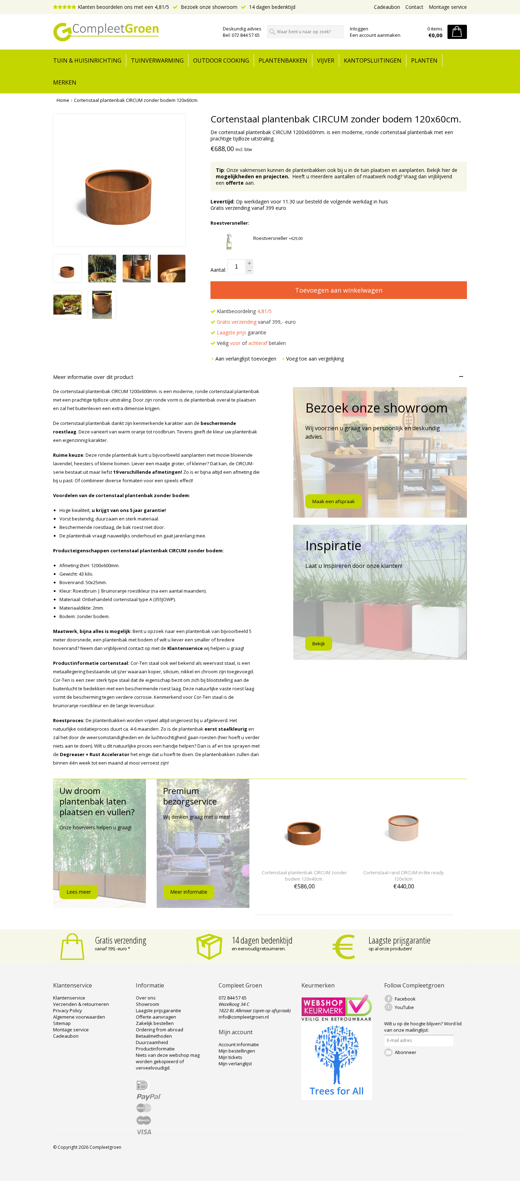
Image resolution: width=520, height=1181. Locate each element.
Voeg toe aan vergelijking (315, 358)
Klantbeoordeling (243, 311)
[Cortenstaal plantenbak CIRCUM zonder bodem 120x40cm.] (304, 859)
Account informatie (239, 1044)
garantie (241, 332)
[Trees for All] (336, 1098)
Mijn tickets (230, 1057)
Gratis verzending (120, 940)
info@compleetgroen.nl (244, 1017)
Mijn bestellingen (237, 1051)
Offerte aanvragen (156, 1017)
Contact (414, 7)
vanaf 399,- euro (256, 321)
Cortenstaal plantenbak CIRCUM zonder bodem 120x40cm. (304, 875)
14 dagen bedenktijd (271, 7)
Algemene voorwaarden (79, 1017)
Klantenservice (69, 998)
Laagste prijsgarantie (400, 940)
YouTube (404, 1007)
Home (63, 100)
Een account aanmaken (375, 35)
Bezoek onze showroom (208, 7)
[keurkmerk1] (336, 1019)
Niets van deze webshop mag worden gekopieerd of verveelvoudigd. (168, 1061)
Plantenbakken (283, 60)
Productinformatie (155, 1048)
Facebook (405, 999)
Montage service (448, 7)
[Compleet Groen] (133, 32)
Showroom (147, 1004)
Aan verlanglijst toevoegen (246, 358)
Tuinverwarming (157, 60)
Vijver (325, 60)
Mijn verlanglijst (235, 1063)
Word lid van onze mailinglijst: (423, 1026)
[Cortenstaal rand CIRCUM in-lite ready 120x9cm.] (403, 859)
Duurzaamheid (152, 1042)
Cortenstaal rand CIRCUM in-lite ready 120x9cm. (403, 875)
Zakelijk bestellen (155, 1023)
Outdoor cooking (221, 60)
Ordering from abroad (159, 1029)
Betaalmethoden (154, 1036)
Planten (424, 60)
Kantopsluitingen (372, 60)
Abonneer (405, 1052)
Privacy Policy (67, 1010)
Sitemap (62, 1023)
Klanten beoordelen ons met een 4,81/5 (123, 7)
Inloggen (359, 28)
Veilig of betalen (250, 343)
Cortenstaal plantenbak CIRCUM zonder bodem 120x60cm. (136, 100)
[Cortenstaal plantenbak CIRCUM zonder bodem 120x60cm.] (67, 280)
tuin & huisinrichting (87, 60)
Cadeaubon (387, 7)
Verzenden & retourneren (81, 1004)
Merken (64, 82)
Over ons (146, 998)
